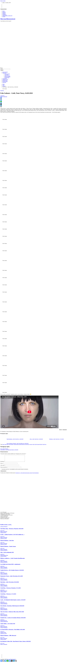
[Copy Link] (33, 106)
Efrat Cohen (7, 444)
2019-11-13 (2, 572)
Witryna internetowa (3, 467)
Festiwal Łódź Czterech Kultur (19, 444)
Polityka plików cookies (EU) (7, 15)
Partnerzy (4, 12)
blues (3, 444)
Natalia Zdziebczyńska (4, 555)
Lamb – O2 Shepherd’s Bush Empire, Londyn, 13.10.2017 (13, 599)
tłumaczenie (6, 621)
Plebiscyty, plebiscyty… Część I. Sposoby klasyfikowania (12, 558)
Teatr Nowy (44, 444)
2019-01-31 (2, 595)
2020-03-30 (2, 566)
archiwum (2, 526)
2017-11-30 (2, 637)
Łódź (33, 444)
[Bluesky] (33, 102)
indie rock (27, 444)
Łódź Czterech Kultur (38, 444)
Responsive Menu (3, 9)
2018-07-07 (2, 613)
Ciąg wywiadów (7, 75)
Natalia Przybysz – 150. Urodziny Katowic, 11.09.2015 (12, 570)
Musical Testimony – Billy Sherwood (8, 635)
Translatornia (5, 78)
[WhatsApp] (33, 101)
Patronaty (4, 13)
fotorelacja (2, 90)
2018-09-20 (2, 95)
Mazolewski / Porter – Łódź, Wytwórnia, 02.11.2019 (11, 576)
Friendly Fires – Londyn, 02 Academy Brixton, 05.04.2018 (13, 617)
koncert (31, 444)
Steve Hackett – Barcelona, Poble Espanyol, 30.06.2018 (12, 605)
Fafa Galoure (11, 444)
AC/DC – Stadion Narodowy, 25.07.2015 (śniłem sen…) (12, 534)
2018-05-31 (2, 619)
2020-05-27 (2, 554)
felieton (5, 556)
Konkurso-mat (5, 80)
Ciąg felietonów (7, 73)
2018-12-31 (2, 601)
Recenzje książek (7, 76)
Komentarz (2, 461)
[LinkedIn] (33, 105)
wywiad (5, 538)
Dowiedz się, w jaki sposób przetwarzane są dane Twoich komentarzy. (27, 472)
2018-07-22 (2, 607)
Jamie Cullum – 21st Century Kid (7, 623)
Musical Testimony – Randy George (8, 546)
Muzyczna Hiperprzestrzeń (7, 19)
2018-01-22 (2, 631)
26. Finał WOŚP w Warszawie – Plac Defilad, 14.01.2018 (12, 629)
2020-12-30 (2, 542)
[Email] (33, 99)
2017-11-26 (2, 643)
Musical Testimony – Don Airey (7, 540)
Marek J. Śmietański (3, 96)
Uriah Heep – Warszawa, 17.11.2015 (8, 593)
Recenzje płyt (7, 77)
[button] (33, 520)
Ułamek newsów (5, 79)
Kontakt (4, 16)
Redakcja (4, 11)
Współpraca (4, 14)
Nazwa (1, 463)
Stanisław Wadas (3, 632)
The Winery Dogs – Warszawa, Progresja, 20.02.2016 (11, 528)
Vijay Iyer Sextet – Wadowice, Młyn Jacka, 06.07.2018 (12, 611)
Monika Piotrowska (3, 602)
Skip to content (2, 0)
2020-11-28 (2, 548)
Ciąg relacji (6, 74)
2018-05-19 (2, 625)
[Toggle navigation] (0, 67)
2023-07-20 (2, 536)
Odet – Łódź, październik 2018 (7, 552)
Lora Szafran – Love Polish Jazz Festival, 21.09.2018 (9, 449)
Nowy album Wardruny (4, 448)
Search (1, 68)
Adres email (2, 465)
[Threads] (33, 104)
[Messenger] (33, 100)
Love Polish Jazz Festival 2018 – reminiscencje (10, 564)
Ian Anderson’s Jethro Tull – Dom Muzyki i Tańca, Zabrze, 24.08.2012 (15, 641)
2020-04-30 (2, 560)
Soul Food (4, 82)
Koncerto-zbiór (5, 81)
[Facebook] (33, 97)
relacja (5, 532)
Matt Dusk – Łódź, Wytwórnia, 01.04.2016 (9, 582)
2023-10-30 (2, 530)
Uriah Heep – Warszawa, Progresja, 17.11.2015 (10, 587)
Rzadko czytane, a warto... (6, 524)
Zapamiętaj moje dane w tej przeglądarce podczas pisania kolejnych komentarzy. (15, 469)
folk (25, 444)
